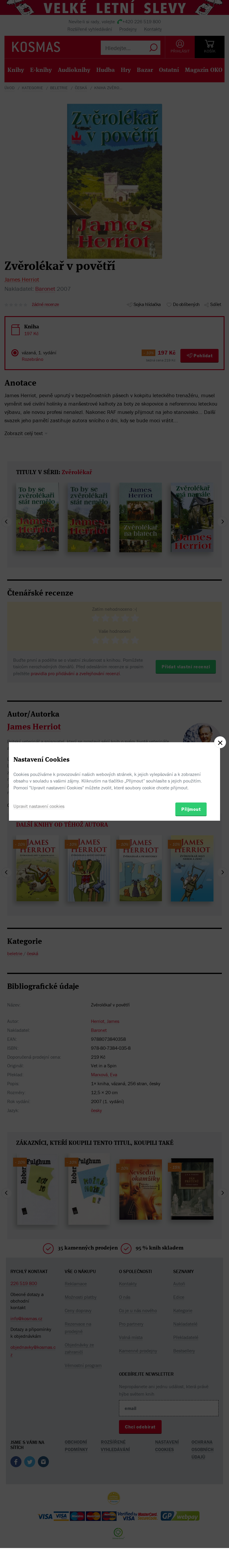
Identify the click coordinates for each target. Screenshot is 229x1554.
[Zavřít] (220, 742)
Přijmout (191, 809)
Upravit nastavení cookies (38, 806)
